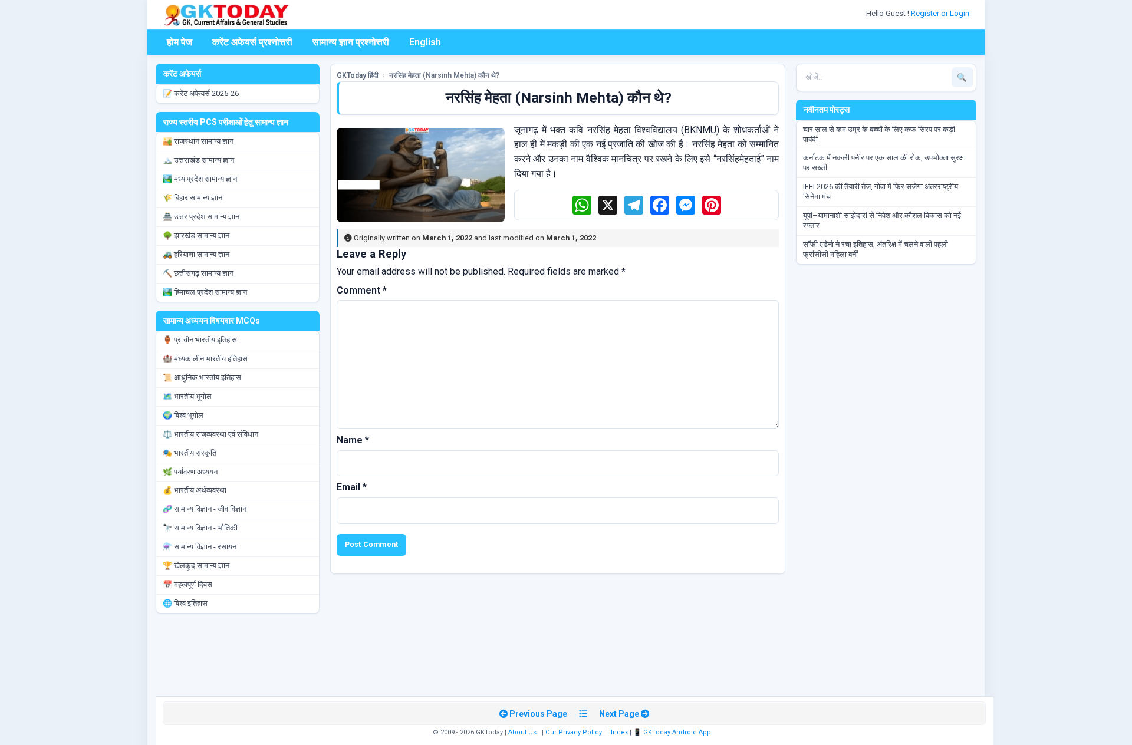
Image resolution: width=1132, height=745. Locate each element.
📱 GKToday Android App (673, 732)
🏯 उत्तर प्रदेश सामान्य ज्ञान (201, 216)
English (425, 42)
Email (352, 487)
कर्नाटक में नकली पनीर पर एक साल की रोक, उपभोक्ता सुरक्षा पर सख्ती (884, 162)
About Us (522, 732)
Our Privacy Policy (573, 732)
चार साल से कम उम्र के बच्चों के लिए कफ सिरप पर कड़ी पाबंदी (879, 134)
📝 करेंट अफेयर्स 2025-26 (201, 93)
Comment (362, 290)
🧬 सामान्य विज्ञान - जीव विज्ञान (204, 509)
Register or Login (941, 13)
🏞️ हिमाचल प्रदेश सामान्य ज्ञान (205, 292)
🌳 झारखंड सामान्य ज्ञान (196, 235)
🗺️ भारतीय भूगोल (187, 396)
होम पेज (179, 42)
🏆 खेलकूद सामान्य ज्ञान (196, 565)
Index (619, 732)
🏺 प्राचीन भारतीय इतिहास (200, 339)
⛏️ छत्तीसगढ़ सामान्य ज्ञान (198, 273)
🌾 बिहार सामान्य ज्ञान (192, 197)
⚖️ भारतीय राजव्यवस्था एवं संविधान (210, 434)
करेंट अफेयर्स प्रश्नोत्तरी (252, 42)
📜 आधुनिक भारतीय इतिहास (202, 377)
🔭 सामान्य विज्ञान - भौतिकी (200, 527)
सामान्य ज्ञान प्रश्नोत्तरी (350, 42)
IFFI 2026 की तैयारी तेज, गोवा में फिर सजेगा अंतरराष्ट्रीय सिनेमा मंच (880, 191)
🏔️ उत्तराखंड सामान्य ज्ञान (198, 160)
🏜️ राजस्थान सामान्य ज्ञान (198, 141)
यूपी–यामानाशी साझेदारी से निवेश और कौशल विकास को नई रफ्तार (882, 220)
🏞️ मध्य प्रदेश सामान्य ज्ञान (200, 178)
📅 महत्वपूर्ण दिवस (187, 584)
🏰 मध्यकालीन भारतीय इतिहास (205, 358)
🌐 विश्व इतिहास (185, 603)
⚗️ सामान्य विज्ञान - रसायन (199, 546)
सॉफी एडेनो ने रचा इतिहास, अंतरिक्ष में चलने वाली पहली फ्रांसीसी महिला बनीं (875, 249)
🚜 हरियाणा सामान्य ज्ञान (196, 254)
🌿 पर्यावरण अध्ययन (190, 471)
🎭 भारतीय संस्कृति (189, 453)
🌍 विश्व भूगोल (183, 415)
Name (353, 440)
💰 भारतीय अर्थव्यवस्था (194, 490)
